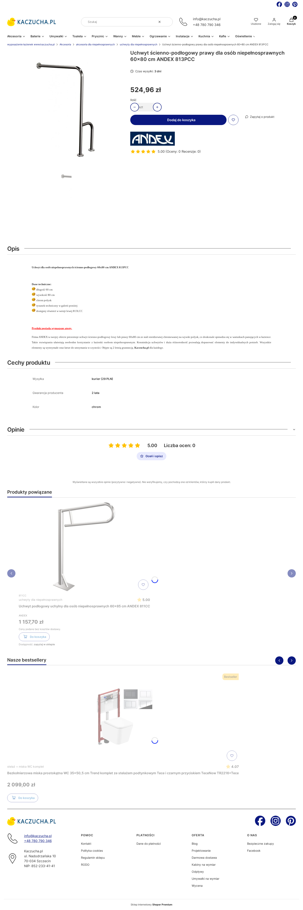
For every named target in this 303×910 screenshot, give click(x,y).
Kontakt (86, 843)
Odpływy (198, 871)
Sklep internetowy (151, 904)
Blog (195, 843)
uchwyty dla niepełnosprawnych (138, 44)
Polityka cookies (92, 850)
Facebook (254, 850)
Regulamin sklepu (93, 857)
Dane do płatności (148, 843)
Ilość (133, 100)
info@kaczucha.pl (207, 19)
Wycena (197, 885)
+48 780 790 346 (207, 25)
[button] (168, 21)
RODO (85, 864)
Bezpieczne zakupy (260, 843)
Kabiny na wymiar (204, 864)
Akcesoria (65, 44)
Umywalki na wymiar (205, 878)
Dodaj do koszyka (181, 120)
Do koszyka (38, 636)
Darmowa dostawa (204, 857)
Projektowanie (201, 850)
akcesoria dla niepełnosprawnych (95, 44)
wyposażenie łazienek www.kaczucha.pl (31, 44)
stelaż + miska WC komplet (25, 766)
